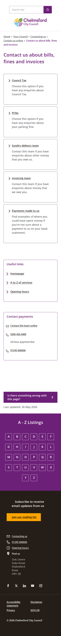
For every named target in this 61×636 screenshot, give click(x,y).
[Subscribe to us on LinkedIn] (24, 586)
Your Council (20, 36)
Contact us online (13, 40)
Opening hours (19, 291)
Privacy (11, 610)
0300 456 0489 (18, 334)
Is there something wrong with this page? (27, 397)
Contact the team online (23, 325)
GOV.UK (35, 610)
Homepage (17, 273)
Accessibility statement (13, 603)
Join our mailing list (24, 517)
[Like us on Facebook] (8, 586)
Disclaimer (36, 602)
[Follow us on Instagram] (40, 586)
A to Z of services (21, 282)
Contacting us (38, 36)
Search (48, 9)
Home (7, 36)
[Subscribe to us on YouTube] (32, 586)
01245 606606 (18, 350)
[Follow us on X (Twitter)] (16, 586)
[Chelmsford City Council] (30, 22)
